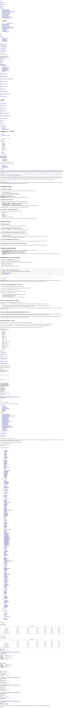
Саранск (5, 575)
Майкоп (5, 522)
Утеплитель (5, 30)
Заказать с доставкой (3, 156)
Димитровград (6, 482)
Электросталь (6, 613)
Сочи (5, 582)
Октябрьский (6, 551)
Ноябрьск (5, 548)
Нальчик (5, 531)
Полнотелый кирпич (6, 16)
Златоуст (5, 493)
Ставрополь (6, 583)
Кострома (5, 512)
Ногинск (5, 546)
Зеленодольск (6, 492)
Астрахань (5, 457)
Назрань (5, 530)
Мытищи (5, 527)
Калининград (6, 500)
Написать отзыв (3, 388)
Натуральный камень (6, 14)
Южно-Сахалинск (7, 616)
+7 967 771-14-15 (3, 45)
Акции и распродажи (5, 408)
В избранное (5, 160)
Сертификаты (4, 40)
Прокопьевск (6, 562)
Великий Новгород (7, 470)
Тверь (5, 591)
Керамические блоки (6, 9)
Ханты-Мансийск (7, 601)
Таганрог (5, 589)
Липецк (5, 519)
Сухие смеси (5, 29)
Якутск (5, 618)
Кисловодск (6, 507)
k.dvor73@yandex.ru (3, 44)
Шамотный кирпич (6, 25)
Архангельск (6, 456)
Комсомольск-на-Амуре (8, 510)
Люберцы (5, 520)
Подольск (5, 561)
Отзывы (1, 6)
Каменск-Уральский (7, 502)
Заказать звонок (2, 51)
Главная (3, 127)
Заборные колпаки (6, 28)
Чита (5, 608)
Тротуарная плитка (3, 105)
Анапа (5, 452)
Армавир (5, 455)
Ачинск (5, 458)
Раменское (5, 566)
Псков (5, 563)
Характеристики (5, 166)
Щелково (5, 611)
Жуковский (6, 490)
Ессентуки (5, 488)
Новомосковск (6, 540)
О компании (2, 2)
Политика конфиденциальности (5, 443)
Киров (5, 506)
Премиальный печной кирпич (8, 17)
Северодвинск (6, 577)
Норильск (5, 547)
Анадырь (5, 451)
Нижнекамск (6, 536)
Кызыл (5, 517)
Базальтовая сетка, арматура (7, 26)
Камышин (5, 503)
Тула (5, 593)
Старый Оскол (6, 584)
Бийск (5, 466)
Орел (5, 553)
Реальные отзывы (5, 69)
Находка (5, 532)
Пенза (5, 557)
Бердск (5, 464)
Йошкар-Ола (6, 498)
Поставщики (4, 67)
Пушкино (5, 564)
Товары (3, 128)
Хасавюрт (5, 602)
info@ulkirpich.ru (7, 273)
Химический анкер (6, 31)
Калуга (5, 501)
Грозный (5, 478)
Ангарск (5, 453)
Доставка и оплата (3, 4)
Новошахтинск (6, 544)
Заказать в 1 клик (3, 155)
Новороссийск (6, 541)
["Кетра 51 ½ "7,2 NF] (5, 135)
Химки (5, 603)
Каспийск (5, 504)
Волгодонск (6, 474)
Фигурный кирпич (5, 424)
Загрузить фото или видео (4, 383)
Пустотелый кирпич (6, 18)
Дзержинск (6, 481)
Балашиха (5, 461)
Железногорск (6, 489)
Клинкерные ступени (6, 12)
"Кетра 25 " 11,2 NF (3, 358)
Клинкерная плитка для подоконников (9, 11)
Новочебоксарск (6, 543)
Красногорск (6, 513)
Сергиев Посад (6, 579)
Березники (5, 465)
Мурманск (5, 526)
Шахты (5, 609)
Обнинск (5, 549)
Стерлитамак (6, 585)
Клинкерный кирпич (6, 13)
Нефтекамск (6, 533)
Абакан (5, 450)
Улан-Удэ (5, 596)
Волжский (5, 475)
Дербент (5, 480)
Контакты (3, 71)
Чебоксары (6, 604)
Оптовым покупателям (6, 70)
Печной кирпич (5, 15)
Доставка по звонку (3, 65)
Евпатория (6, 485)
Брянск (5, 468)
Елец (5, 486)
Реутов (5, 567)
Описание (3, 165)
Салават (5, 572)
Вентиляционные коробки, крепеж (8, 27)
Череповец (6, 606)
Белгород (5, 463)
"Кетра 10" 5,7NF (3, 354)
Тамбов (5, 590)
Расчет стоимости (3, 157)
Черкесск (5, 607)
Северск (5, 578)
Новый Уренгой (6, 545)
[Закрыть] (0, 398)
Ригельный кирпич (5, 422)
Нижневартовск (6, 535)
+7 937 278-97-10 (3, 48)
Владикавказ (6, 472)
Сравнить (4, 159)
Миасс (5, 524)
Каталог (2, 58)
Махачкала (6, 523)
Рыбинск (5, 570)
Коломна (5, 509)
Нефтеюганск (6, 534)
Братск (5, 467)
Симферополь (6, 581)
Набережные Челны (7, 529)
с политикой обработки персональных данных (12, 396)
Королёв (5, 511)
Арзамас (5, 454)
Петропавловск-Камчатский (8, 560)
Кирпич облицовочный (7, 10)
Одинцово (5, 550)
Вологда (5, 476)
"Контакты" (10, 195)
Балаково (5, 460)
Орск (5, 555)
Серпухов (5, 580)
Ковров (5, 508)
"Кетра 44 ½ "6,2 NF (3, 363)
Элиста (5, 614)
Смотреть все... (2, 152)
